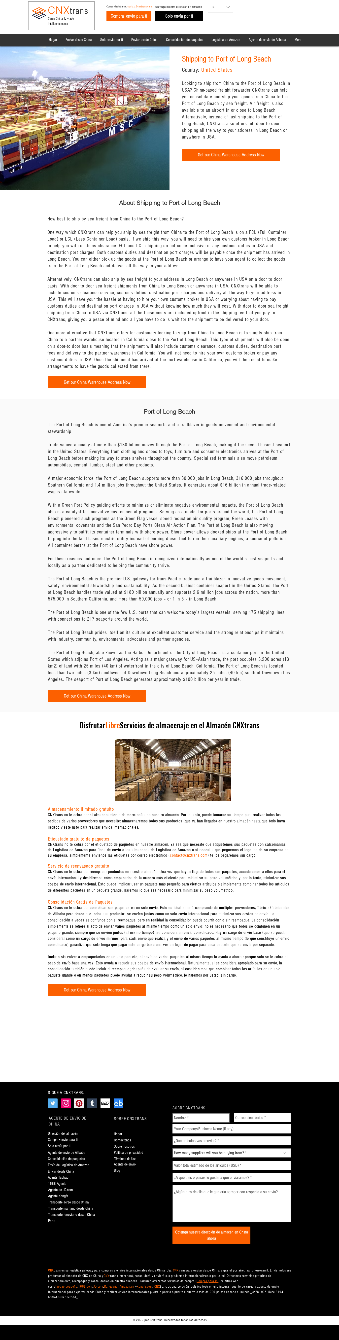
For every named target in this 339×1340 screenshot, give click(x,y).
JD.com (98, 1287)
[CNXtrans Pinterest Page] (79, 1103)
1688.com (85, 1287)
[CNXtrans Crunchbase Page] (118, 1103)
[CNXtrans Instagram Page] (66, 1103)
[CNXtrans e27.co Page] (105, 1103)
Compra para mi (207, 1281)
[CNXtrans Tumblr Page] (92, 1103)
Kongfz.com (144, 1287)
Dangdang (111, 1287)
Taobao (60, 1287)
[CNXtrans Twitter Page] (53, 1103)
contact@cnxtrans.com (140, 6)
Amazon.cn (127, 1287)
